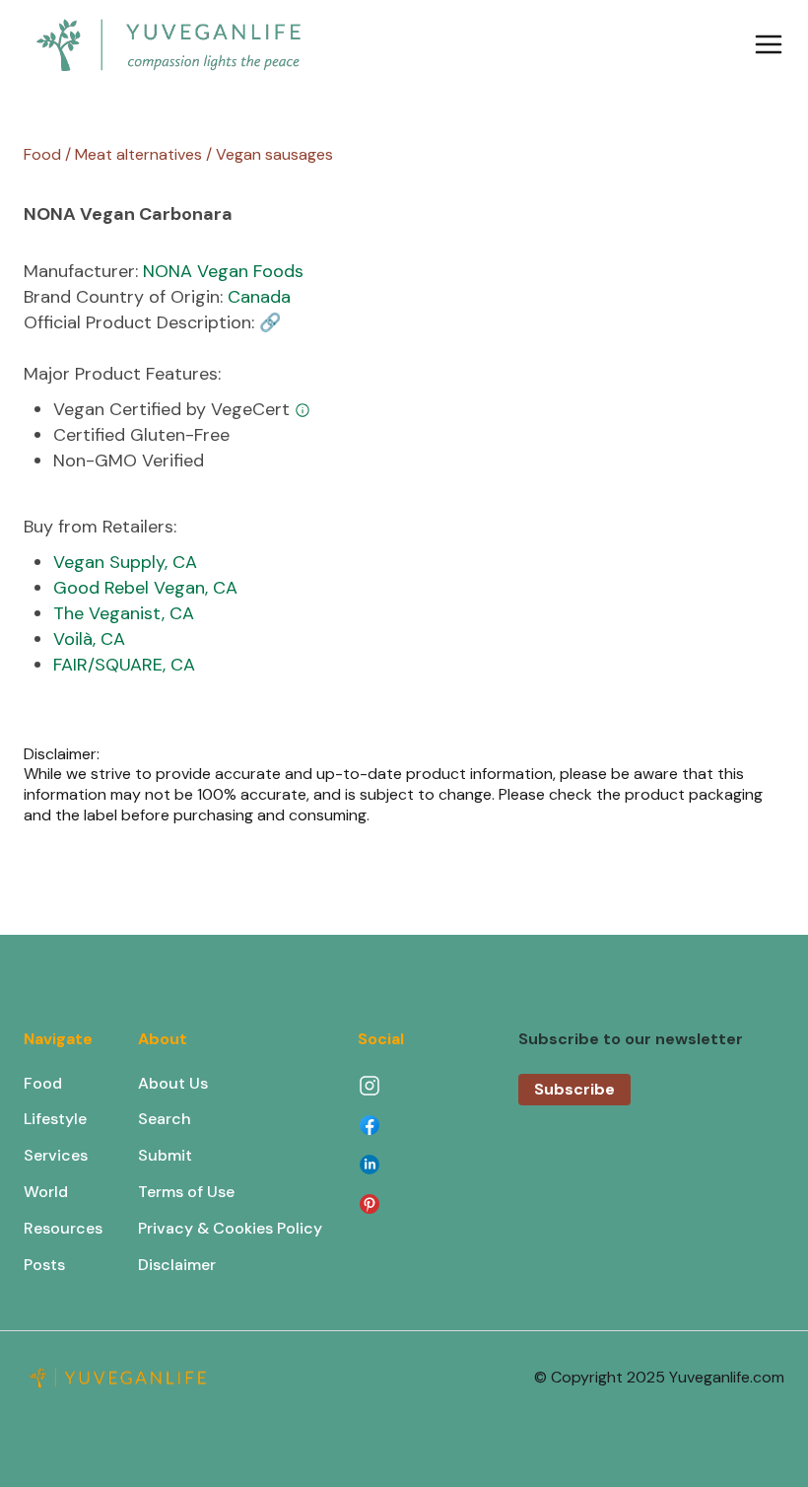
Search (164, 1118)
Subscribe (574, 1089)
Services (56, 1155)
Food (43, 1083)
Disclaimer (177, 1264)
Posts (44, 1264)
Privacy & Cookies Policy (230, 1228)
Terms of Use (186, 1191)
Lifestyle (55, 1118)
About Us (173, 1083)
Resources (63, 1228)
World (46, 1191)
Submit (165, 1155)
